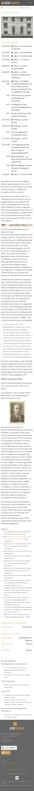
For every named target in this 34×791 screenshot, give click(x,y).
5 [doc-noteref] (13, 269)
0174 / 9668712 (10, 748)
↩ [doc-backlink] (26, 534)
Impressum (24, 770)
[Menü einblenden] (30, 2)
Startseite (6, 8)
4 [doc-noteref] (6, 248)
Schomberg (6, 650)
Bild (3, 785)
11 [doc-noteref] (19, 523)
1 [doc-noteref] (24, 192)
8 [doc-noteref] (6, 388)
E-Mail (7, 752)
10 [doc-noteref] (26, 497)
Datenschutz (16, 770)
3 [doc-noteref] (20, 242)
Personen (14, 8)
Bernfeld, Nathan (8, 627)
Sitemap (8, 770)
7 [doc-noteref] (27, 374)
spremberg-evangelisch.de (9, 763)
